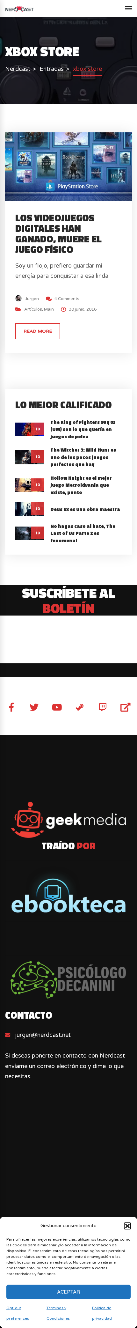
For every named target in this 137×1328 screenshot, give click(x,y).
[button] (127, 1226)
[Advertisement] (68, 1186)
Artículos (33, 309)
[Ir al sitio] (68, 891)
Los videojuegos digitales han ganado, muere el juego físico (58, 233)
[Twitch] (103, 707)
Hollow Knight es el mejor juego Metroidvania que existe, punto (81, 485)
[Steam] (80, 707)
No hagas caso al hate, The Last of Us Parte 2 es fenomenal (82, 533)
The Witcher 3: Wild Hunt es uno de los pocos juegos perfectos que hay (83, 457)
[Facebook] (11, 707)
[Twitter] (34, 707)
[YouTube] (57, 707)
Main (49, 309)
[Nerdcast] (19, 8)
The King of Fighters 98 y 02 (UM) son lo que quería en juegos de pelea (82, 429)
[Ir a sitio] (68, 820)
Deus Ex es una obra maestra (85, 509)
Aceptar (68, 1292)
